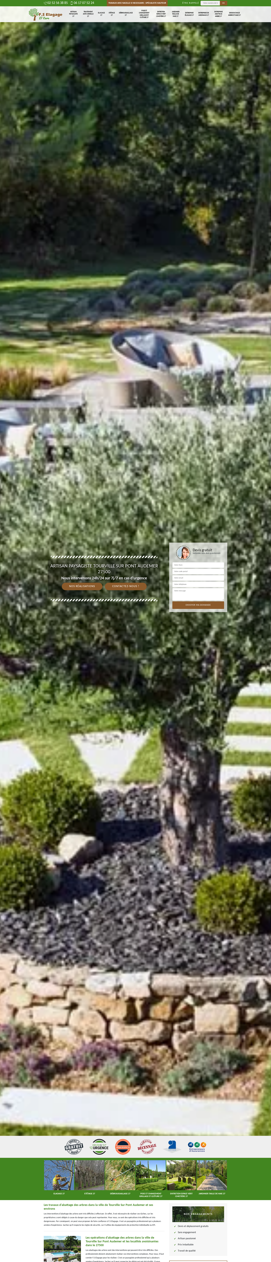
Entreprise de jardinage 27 (203, 14)
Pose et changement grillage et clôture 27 (144, 14)
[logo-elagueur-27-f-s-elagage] (45, 14)
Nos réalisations (82, 586)
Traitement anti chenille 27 (88, 14)
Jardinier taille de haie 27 (175, 14)
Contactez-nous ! (125, 586)
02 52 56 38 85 (57, 3)
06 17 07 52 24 (84, 3)
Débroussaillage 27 (126, 14)
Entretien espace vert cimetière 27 (161, 14)
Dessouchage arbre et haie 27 (234, 14)
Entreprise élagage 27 (189, 14)
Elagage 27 (101, 14)
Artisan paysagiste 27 (73, 14)
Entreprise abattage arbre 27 (218, 14)
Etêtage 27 (112, 14)
